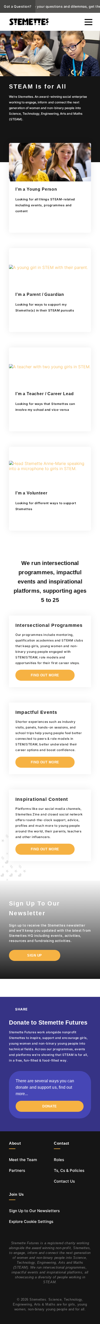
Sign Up (34, 955)
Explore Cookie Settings (31, 1221)
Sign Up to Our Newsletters (34, 1210)
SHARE (21, 1009)
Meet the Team (23, 1159)
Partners (17, 1170)
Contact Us (64, 1181)
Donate (49, 1106)
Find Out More (45, 675)
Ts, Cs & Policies (69, 1170)
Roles (59, 1159)
